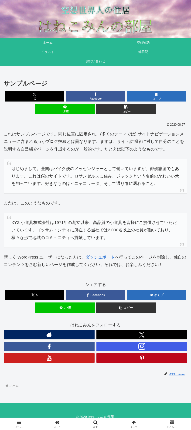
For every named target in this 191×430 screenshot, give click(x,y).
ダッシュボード (100, 257)
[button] (126, 109)
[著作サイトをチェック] (49, 334)
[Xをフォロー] (141, 334)
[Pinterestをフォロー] (141, 358)
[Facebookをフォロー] (49, 346)
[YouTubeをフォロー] (49, 358)
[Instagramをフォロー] (141, 346)
